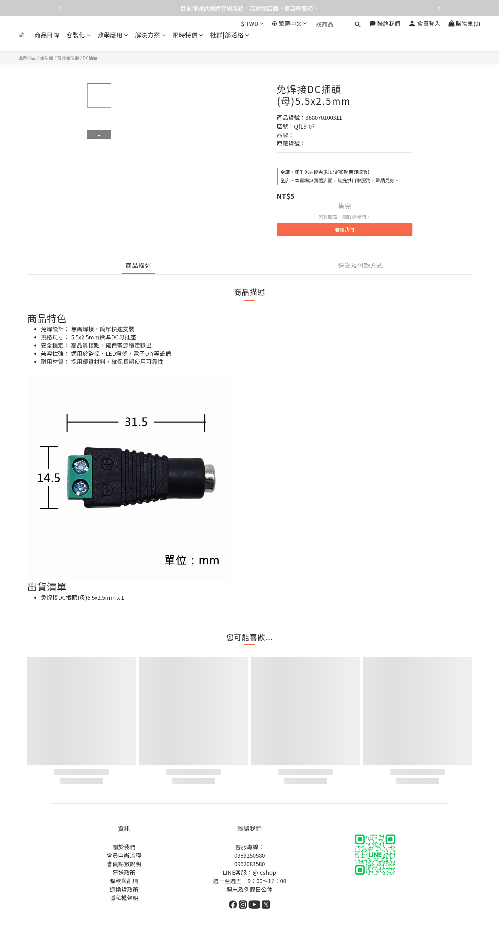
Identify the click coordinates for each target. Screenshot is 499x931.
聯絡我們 (344, 229)
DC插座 (90, 57)
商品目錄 (46, 35)
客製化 (75, 35)
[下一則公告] (440, 8)
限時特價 (185, 35)
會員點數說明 (124, 864)
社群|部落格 (227, 35)
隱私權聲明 (124, 898)
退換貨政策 (124, 889)
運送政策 (123, 872)
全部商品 (27, 57)
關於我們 (123, 847)
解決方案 (147, 35)
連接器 (46, 57)
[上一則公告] (59, 8)
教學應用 (110, 35)
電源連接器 (68, 57)
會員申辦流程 (124, 855)
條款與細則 (124, 881)
